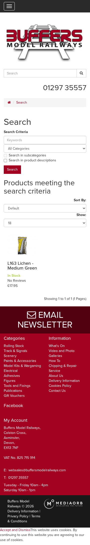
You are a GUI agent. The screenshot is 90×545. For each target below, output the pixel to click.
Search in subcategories (27, 155)
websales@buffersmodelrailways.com (37, 470)
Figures (10, 381)
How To (54, 361)
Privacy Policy (18, 516)
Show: (81, 215)
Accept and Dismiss (15, 530)
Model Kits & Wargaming (22, 366)
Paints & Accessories (20, 361)
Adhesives (12, 376)
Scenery (10, 356)
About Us (56, 376)
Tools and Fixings (17, 386)
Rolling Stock (14, 346)
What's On (57, 346)
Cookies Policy (60, 386)
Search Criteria (16, 132)
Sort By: (80, 200)
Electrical (11, 371)
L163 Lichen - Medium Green (22, 266)
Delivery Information (64, 381)
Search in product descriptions (32, 160)
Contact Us (57, 391)
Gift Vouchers (14, 396)
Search (21, 102)
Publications (13, 391)
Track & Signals (15, 351)
